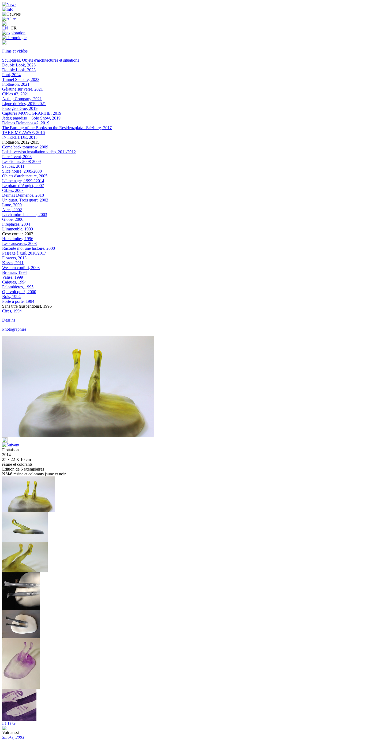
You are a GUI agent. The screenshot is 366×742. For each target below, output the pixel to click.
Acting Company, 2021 (22, 98)
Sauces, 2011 (13, 166)
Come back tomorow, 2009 (25, 147)
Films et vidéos (15, 51)
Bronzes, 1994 (14, 272)
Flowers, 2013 (14, 258)
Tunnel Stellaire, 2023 (20, 79)
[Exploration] (13, 33)
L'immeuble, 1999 (17, 229)
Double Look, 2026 (19, 65)
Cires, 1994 (12, 311)
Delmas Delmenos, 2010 (23, 195)
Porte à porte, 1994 (18, 301)
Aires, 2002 (12, 209)
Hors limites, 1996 (17, 238)
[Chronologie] (14, 37)
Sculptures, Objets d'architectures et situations (40, 60)
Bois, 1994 (11, 296)
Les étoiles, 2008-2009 (21, 161)
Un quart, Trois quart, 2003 (25, 200)
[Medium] (4, 43)
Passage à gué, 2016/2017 (24, 253)
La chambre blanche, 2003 (24, 214)
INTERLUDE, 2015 (20, 137)
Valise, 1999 (12, 277)
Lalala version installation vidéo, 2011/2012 (39, 152)
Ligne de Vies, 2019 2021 (24, 103)
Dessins (8, 320)
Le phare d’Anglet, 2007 (23, 185)
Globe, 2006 (12, 219)
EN (5, 28)
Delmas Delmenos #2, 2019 (25, 123)
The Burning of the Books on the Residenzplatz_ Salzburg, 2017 (57, 127)
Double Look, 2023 (19, 70)
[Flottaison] (25, 540)
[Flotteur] (21, 608)
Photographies (14, 329)
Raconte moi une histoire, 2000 (28, 248)
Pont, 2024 (11, 74)
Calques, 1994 (14, 282)
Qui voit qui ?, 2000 (19, 291)
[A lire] (9, 19)
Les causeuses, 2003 (19, 243)
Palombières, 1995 (17, 287)
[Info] (7, 9)
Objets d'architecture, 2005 (24, 176)
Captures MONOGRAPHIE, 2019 (31, 113)
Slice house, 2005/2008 (22, 171)
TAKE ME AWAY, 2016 (23, 132)
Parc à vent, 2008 (17, 156)
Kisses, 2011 (13, 262)
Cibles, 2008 (13, 190)
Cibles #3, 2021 (15, 94)
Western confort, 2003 (21, 267)
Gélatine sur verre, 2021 (22, 89)
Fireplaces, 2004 (16, 224)
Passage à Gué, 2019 (20, 108)
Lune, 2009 (12, 205)
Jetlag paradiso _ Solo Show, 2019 (31, 118)
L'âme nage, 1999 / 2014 (23, 180)
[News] (9, 4)
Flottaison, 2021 (15, 84)
